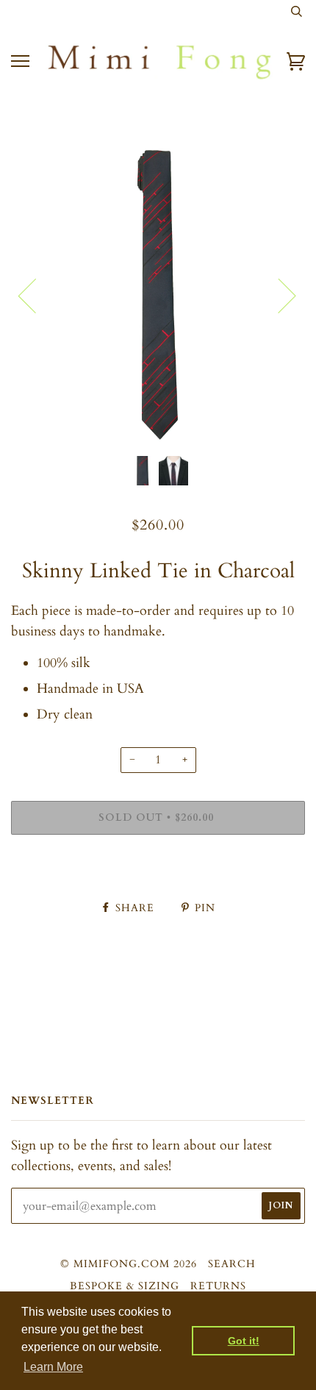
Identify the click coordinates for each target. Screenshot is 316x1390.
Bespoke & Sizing (124, 1286)
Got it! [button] (243, 1341)
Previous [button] (36, 295)
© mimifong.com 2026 (128, 1264)
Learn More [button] (53, 1367)
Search (232, 1264)
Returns (218, 1286)
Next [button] (278, 295)
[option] (158, 295)
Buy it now (158, 862)
